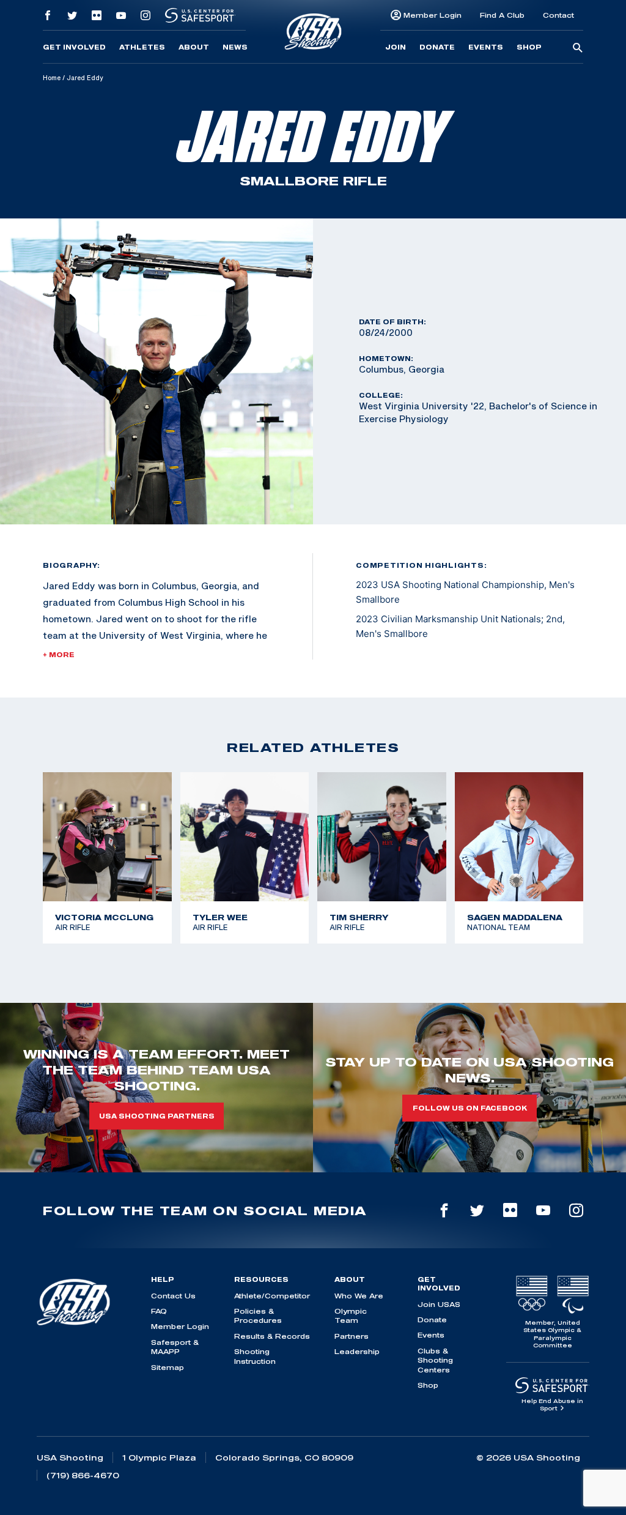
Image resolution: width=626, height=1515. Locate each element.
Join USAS (439, 1304)
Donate (437, 47)
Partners (351, 1336)
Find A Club (502, 15)
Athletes (142, 47)
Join (395, 47)
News (235, 47)
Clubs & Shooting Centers (435, 1360)
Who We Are (358, 1296)
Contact (558, 15)
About (194, 47)
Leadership (357, 1351)
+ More (59, 654)
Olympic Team (350, 1315)
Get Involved (74, 47)
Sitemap (167, 1367)
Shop (529, 47)
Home (52, 77)
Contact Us (173, 1296)
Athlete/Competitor (272, 1296)
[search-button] (577, 48)
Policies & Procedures (258, 1315)
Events (485, 47)
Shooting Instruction (255, 1355)
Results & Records (272, 1336)
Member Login (432, 15)
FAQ (159, 1311)
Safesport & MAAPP (175, 1346)
